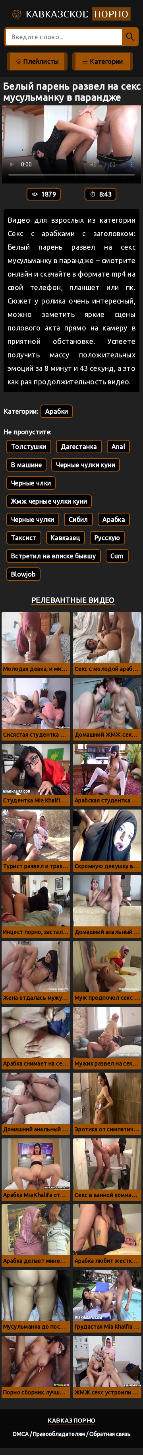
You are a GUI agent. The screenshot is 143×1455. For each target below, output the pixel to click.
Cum (117, 555)
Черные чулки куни (85, 464)
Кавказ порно (72, 1420)
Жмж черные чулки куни (49, 501)
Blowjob (23, 574)
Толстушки (28, 446)
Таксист (24, 537)
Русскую (107, 537)
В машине (26, 464)
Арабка (113, 519)
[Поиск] (130, 36)
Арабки (56, 411)
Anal (119, 446)
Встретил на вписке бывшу (53, 555)
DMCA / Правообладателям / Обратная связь (72, 1434)
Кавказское (76, 13)
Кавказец (65, 537)
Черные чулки (32, 519)
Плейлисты (40, 61)
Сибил (78, 519)
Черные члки (31, 483)
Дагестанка (79, 446)
